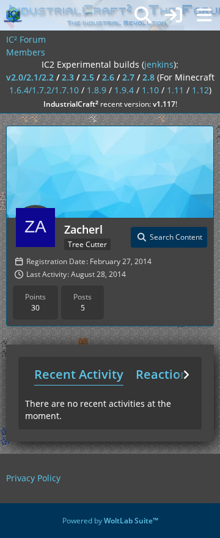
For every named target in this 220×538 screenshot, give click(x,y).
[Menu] (204, 15)
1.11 (175, 90)
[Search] (143, 15)
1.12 (200, 90)
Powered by (110, 520)
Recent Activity (78, 374)
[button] (169, 237)
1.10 (150, 90)
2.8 (148, 77)
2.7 (128, 77)
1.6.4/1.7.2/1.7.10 (44, 90)
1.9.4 (124, 90)
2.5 (88, 77)
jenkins (159, 64)
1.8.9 (96, 90)
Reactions (165, 374)
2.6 (108, 77)
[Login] (173, 15)
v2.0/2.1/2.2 (30, 77)
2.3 (68, 77)
